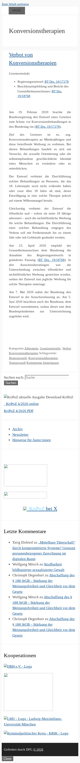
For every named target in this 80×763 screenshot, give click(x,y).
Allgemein (31, 348)
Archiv (17, 429)
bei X (43, 508)
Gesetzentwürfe (50, 348)
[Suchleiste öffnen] (5, 9)
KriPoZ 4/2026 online (22, 404)
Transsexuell (17, 362)
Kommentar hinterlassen (42, 362)
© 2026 (38, 749)
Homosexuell (18, 358)
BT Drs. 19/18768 (52, 260)
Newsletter (20, 435)
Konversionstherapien (43, 358)
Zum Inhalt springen (15, 4)
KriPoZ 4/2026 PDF (18, 411)
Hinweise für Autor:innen (31, 440)
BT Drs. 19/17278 (57, 81)
